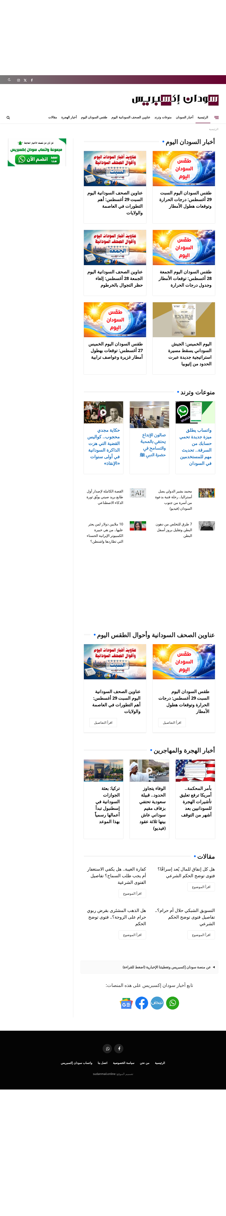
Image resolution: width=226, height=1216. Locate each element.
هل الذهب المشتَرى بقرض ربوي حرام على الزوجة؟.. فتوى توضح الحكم (116, 917)
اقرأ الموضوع (201, 887)
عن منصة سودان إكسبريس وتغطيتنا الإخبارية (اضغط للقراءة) (167, 967)
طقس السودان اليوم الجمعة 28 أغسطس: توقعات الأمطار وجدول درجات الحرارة (185, 278)
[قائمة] (216, 117)
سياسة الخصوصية (123, 1063)
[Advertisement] (113, 38)
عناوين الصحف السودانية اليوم (130, 117)
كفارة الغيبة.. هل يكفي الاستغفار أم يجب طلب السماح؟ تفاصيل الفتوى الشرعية (116, 875)
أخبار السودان (184, 117)
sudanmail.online (104, 1074)
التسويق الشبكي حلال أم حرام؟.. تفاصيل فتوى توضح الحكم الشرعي (185, 917)
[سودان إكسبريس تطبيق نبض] (157, 1003)
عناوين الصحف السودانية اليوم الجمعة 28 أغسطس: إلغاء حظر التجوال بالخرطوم (115, 278)
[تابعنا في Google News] (126, 1003)
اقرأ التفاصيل (172, 722)
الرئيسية (203, 117)
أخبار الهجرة (69, 117)
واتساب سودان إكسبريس (76, 1063)
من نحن (144, 1063)
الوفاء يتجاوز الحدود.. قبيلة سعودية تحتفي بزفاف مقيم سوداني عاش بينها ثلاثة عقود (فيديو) (152, 808)
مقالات (52, 117)
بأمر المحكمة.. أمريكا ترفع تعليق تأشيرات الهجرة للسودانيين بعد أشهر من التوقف (196, 801)
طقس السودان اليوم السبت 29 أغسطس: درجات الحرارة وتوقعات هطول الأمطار (185, 199)
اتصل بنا (103, 1063)
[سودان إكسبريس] (175, 100)
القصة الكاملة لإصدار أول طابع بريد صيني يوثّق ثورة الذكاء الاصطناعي (105, 497)
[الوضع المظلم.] (9, 80)
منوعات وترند (163, 117)
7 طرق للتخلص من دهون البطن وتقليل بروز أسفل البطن (174, 530)
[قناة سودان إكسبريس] (172, 1003)
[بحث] (9, 118)
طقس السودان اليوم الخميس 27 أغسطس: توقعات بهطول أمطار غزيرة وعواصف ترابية (116, 350)
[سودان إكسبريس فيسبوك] (141, 1003)
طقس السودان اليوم (94, 117)
